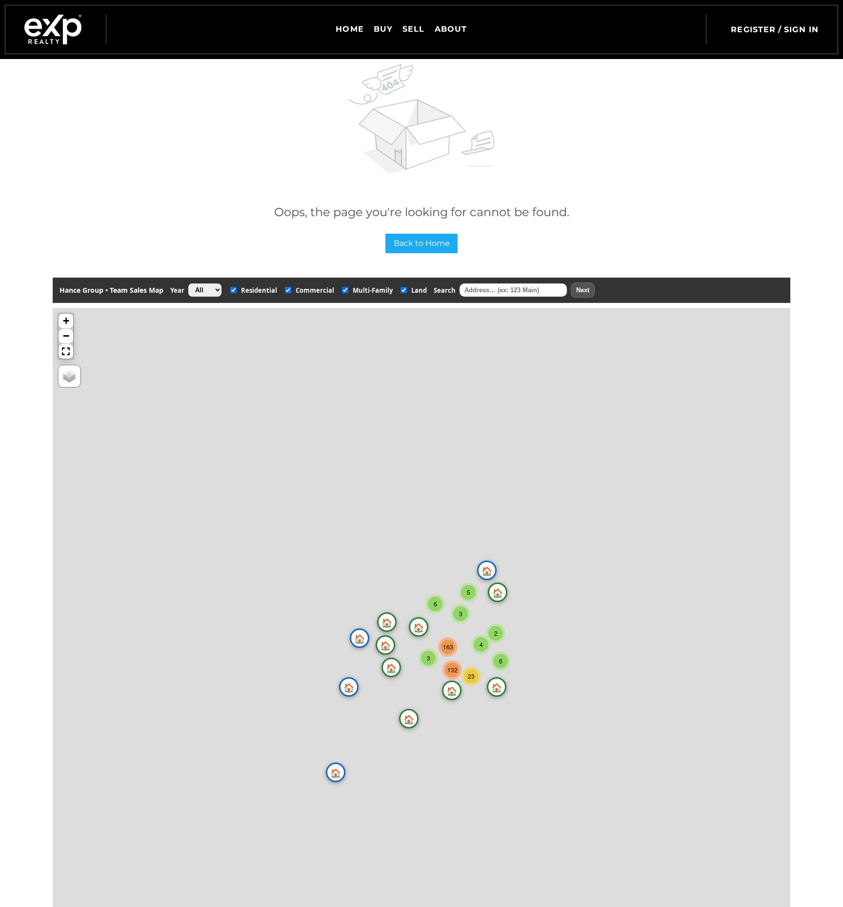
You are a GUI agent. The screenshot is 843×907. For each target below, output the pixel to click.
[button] (52, 29)
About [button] (451, 29)
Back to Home (422, 243)
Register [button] (753, 29)
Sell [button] (413, 29)
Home (349, 29)
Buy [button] (383, 29)
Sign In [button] (801, 29)
